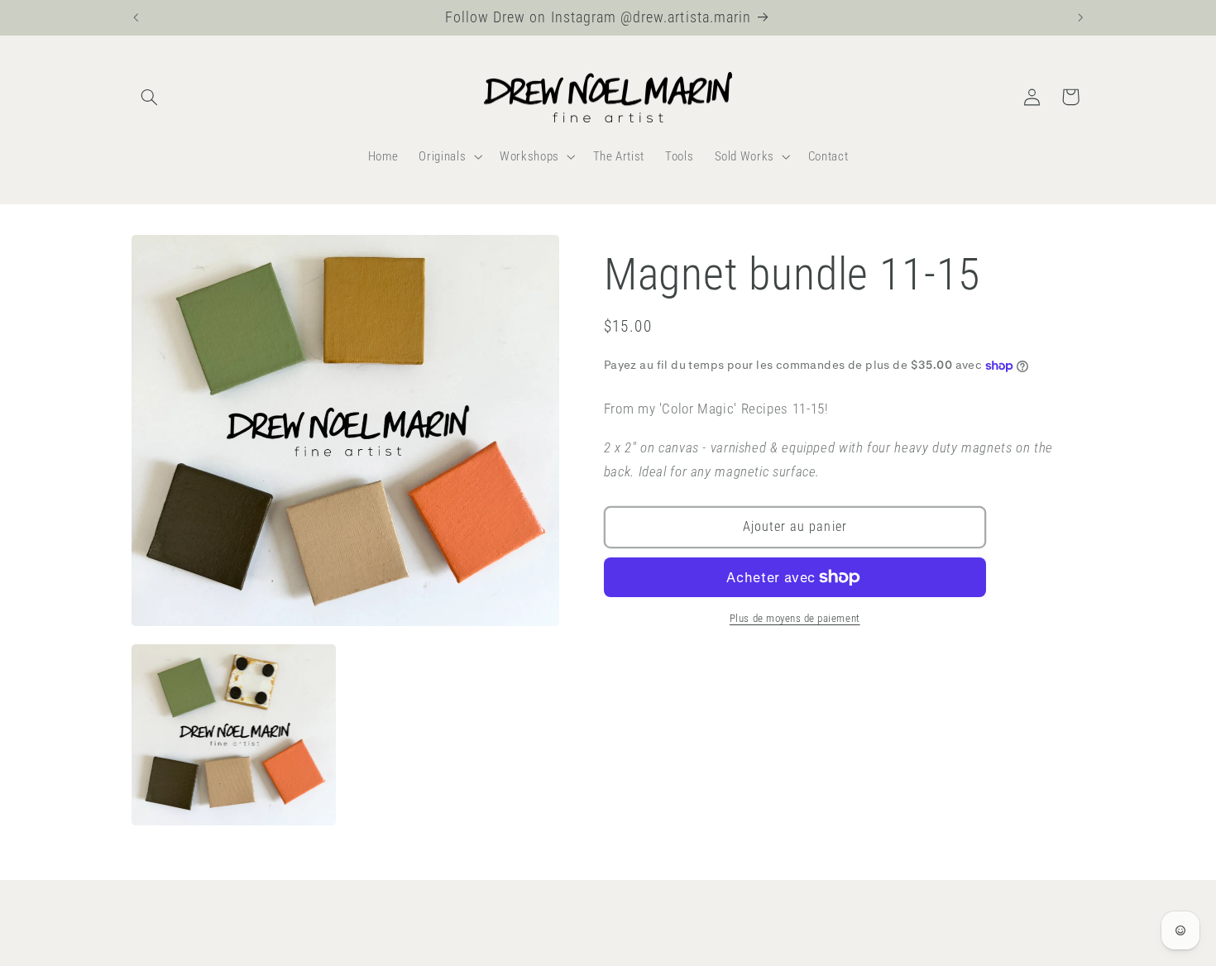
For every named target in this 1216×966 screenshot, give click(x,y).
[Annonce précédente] (135, 17)
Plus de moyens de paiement (795, 618)
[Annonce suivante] (1080, 17)
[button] (150, 97)
